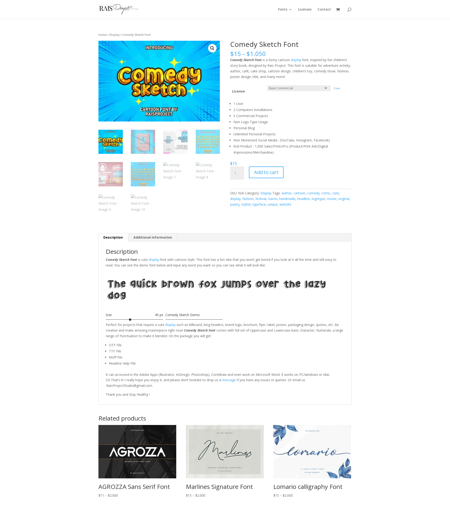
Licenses (304, 9)
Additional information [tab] (152, 237)
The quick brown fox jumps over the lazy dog (216, 291)
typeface (259, 204)
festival (260, 198)
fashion (248, 198)
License (238, 91)
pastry (235, 204)
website (285, 204)
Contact (324, 9)
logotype (318, 198)
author (286, 193)
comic (325, 193)
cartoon (299, 193)
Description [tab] (113, 237)
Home (102, 35)
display (295, 60)
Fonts (282, 9)
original (343, 198)
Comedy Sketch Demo (182, 315)
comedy (313, 193)
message (229, 380)
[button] (212, 48)
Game (272, 198)
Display (114, 35)
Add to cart (266, 172)
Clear (336, 88)
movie (331, 198)
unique (273, 204)
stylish (246, 204)
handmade (287, 198)
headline (303, 198)
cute (335, 193)
